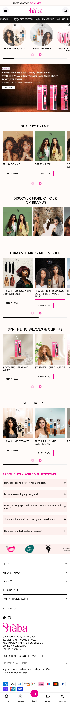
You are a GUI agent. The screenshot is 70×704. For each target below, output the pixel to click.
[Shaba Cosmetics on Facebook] (4, 618)
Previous (32, 55)
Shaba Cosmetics (32, 636)
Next (40, 55)
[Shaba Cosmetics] (35, 10)
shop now (12, 173)
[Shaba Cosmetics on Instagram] (9, 618)
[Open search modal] (65, 10)
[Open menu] (6, 10)
